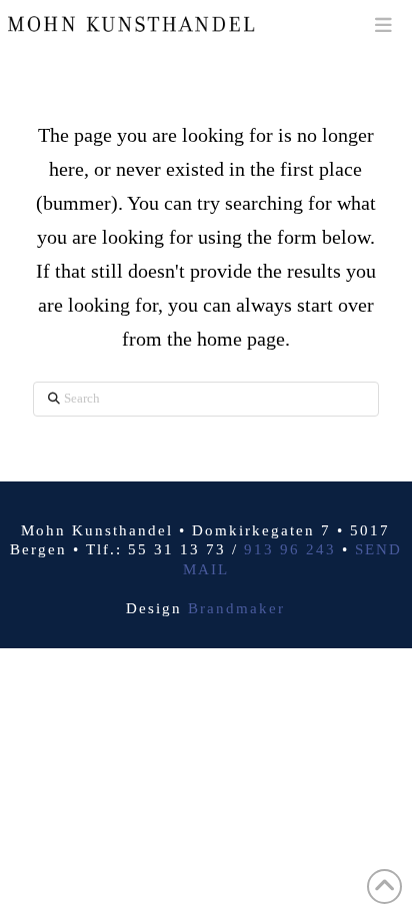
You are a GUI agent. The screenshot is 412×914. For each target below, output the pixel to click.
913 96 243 (290, 549)
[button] (383, 25)
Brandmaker (236, 608)
